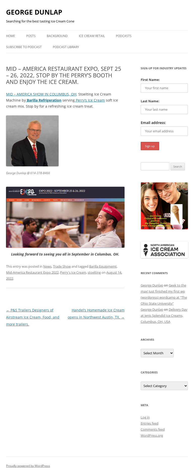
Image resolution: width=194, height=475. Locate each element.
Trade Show (62, 266)
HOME (10, 36)
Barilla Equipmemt (103, 266)
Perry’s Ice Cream (90, 100)
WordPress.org (152, 435)
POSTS (31, 36)
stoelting (94, 272)
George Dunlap (152, 285)
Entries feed (149, 423)
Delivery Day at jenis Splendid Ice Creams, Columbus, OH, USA (164, 315)
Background (57, 36)
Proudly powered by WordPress (28, 466)
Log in (145, 417)
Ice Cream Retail (92, 36)
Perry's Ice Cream (73, 272)
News (47, 266)
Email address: (153, 122)
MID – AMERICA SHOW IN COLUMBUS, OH (41, 94)
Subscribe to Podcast (24, 47)
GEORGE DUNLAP (34, 12)
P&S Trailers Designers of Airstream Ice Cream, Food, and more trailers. (32, 317)
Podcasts (124, 36)
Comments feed (153, 429)
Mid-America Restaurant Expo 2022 (32, 272)
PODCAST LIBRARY (66, 47)
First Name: (150, 79)
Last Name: (150, 101)
